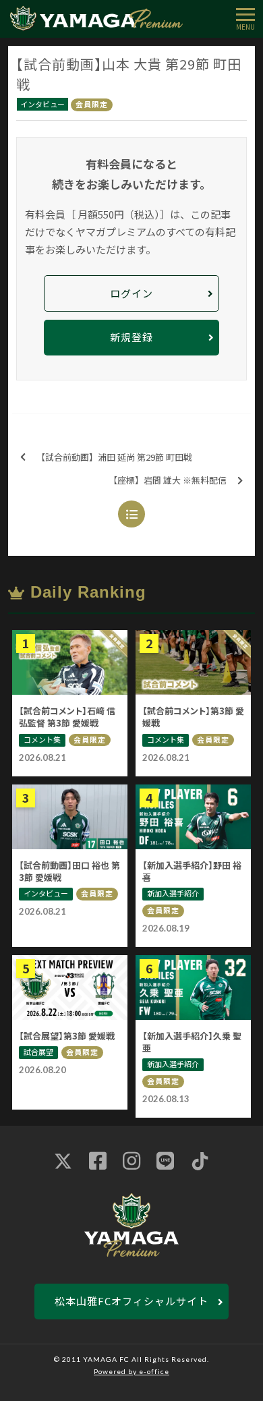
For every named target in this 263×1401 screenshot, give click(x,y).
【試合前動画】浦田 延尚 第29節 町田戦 (114, 457)
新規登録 (131, 337)
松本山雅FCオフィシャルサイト (131, 1301)
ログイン (131, 293)
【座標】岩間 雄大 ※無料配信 (168, 480)
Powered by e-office (131, 1371)
